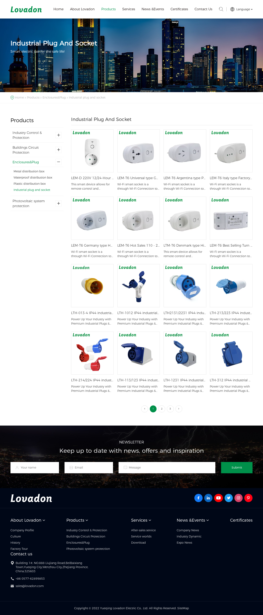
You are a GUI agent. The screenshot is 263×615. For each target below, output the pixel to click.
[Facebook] (198, 498)
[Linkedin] (208, 498)
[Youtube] (218, 498)
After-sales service (143, 530)
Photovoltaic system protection (29, 203)
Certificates (179, 9)
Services (128, 9)
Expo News (184, 542)
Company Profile (22, 530)
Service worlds (141, 536)
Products (108, 9)
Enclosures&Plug (54, 97)
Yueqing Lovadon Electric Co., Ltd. (26, 9)
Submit (237, 467)
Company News (188, 530)
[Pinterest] (248, 498)
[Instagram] (238, 498)
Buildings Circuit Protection (26, 150)
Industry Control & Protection (27, 135)
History (15, 542)
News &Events (153, 9)
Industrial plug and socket (87, 97)
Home (58, 9)
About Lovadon (82, 9)
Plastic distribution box (30, 184)
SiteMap (183, 608)
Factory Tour (19, 549)
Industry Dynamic (189, 536)
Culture (15, 536)
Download (138, 542)
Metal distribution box (29, 171)
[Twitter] (229, 498)
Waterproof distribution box (33, 177)
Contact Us (203, 9)
